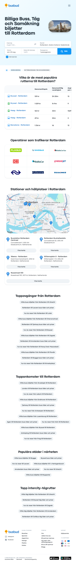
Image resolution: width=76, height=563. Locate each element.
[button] (35, 44)
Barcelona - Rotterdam (20, 125)
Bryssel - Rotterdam (18, 96)
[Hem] (7, 70)
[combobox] (18, 44)
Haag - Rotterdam (18, 110)
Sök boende (13, 57)
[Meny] (69, 5)
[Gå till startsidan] (12, 6)
